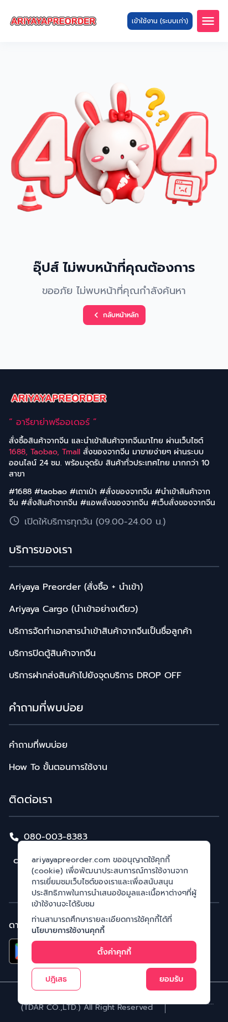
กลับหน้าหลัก (121, 315)
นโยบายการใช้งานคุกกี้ (68, 930)
